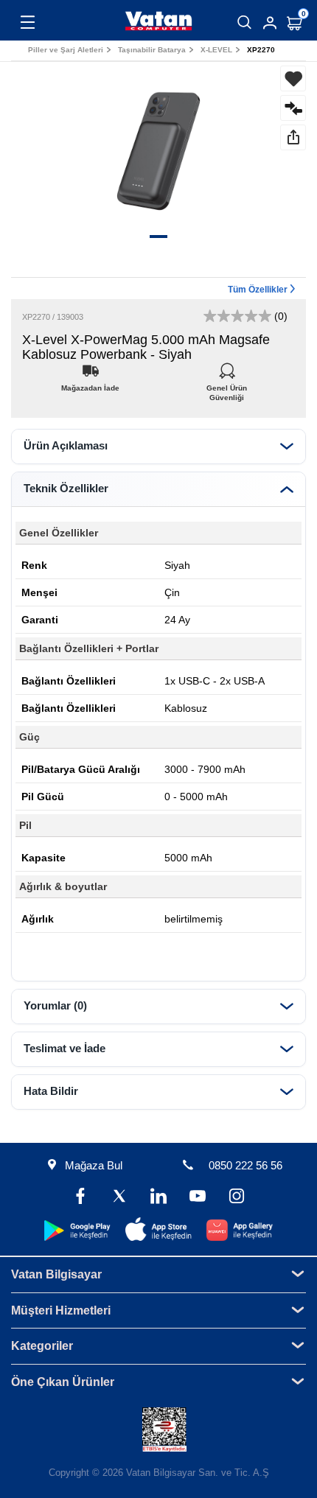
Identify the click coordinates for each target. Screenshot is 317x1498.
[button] (158, 236)
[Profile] (270, 23)
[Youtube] (197, 1198)
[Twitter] (119, 1198)
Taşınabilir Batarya (152, 50)
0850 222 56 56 (245, 1165)
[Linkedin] (158, 1198)
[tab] (158, 446)
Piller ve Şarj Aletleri (65, 50)
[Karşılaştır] (293, 108)
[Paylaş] (293, 137)
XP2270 (261, 50)
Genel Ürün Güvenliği (226, 384)
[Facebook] (80, 1198)
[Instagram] (236, 1198)
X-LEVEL (216, 50)
